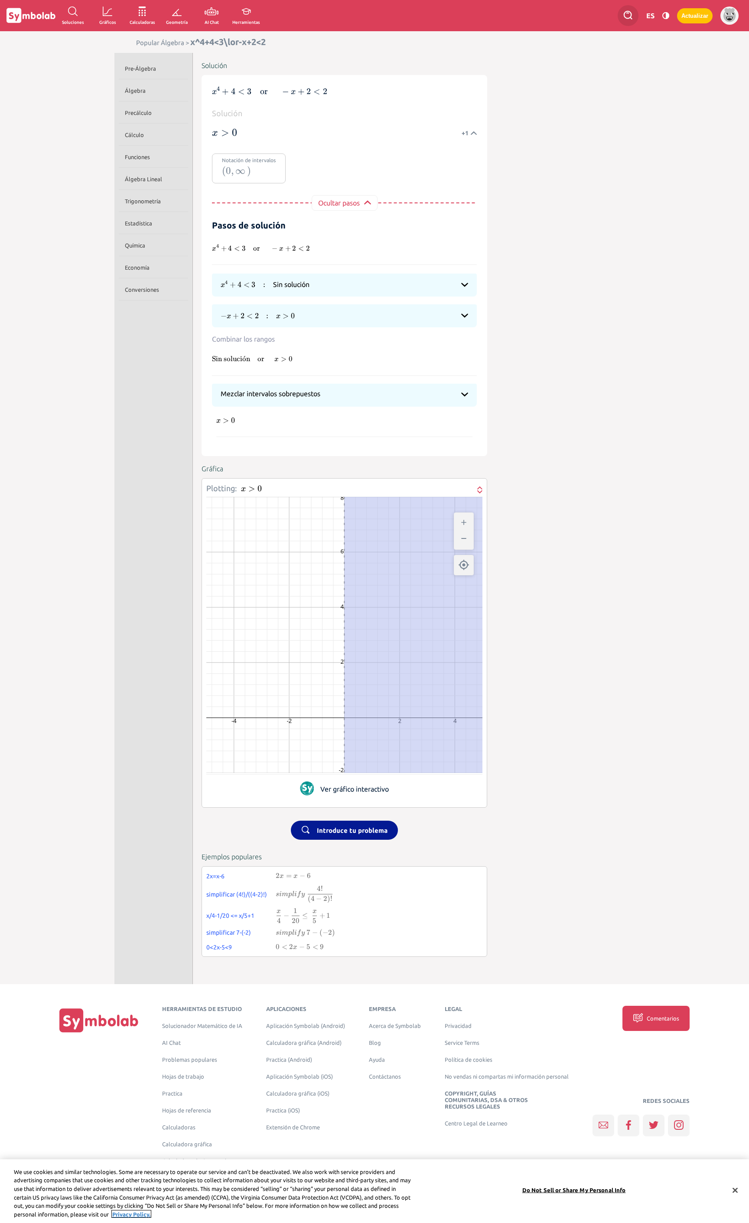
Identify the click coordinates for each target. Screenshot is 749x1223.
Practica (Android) (289, 1060)
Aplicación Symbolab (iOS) (299, 1076)
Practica (172, 1093)
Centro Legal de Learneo (476, 1123)
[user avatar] (729, 16)
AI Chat (171, 1043)
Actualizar (694, 16)
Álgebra (135, 91)
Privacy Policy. (131, 1214)
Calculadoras (178, 1127)
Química (135, 245)
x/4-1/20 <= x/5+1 (230, 916)
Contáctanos (385, 1076)
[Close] (735, 1190)
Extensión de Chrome (293, 1127)
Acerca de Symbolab (395, 1026)
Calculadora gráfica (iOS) (297, 1093)
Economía (137, 267)
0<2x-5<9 (219, 947)
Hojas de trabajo (183, 1076)
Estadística (138, 223)
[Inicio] (98, 1020)
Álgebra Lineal (143, 179)
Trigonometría (143, 201)
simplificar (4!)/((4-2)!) (236, 894)
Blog (375, 1043)
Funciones (137, 157)
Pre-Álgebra (140, 68)
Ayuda (377, 1060)
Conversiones (142, 290)
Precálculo (138, 113)
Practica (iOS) (283, 1110)
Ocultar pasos (339, 203)
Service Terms (462, 1043)
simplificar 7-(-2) (228, 932)
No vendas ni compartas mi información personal (507, 1076)
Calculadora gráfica (187, 1144)
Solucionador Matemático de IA (202, 1026)
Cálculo (134, 135)
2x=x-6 (215, 876)
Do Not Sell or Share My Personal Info (574, 1190)
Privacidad (458, 1026)
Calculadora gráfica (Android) (304, 1043)
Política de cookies (468, 1060)
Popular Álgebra (160, 42)
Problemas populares (189, 1060)
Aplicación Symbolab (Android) (305, 1026)
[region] (374, 1191)
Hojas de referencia (186, 1110)
